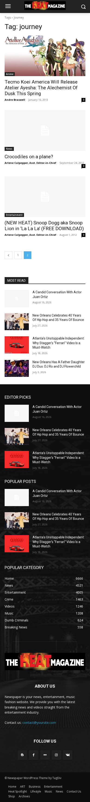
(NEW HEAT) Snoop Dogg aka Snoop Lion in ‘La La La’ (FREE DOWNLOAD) (44, 225)
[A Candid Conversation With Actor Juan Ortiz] (17, 298)
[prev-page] (8, 255)
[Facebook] (33, 755)
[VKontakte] (67, 755)
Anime (9, 74)
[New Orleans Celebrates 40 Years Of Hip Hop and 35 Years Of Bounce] (17, 321)
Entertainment (14, 215)
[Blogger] (22, 755)
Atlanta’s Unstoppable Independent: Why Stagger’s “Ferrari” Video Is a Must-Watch (58, 342)
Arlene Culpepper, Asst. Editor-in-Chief (30, 163)
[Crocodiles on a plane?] (45, 130)
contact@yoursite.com (39, 722)
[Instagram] (56, 755)
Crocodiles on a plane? (29, 156)
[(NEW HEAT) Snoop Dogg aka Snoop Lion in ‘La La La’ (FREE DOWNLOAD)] (45, 196)
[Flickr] (44, 755)
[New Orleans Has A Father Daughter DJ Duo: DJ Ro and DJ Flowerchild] (17, 368)
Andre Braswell (15, 99)
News (9, 148)
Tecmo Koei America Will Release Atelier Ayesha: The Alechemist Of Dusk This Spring (41, 87)
